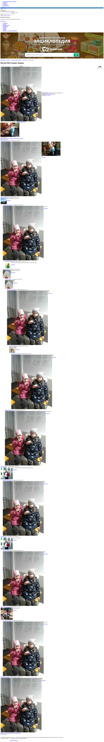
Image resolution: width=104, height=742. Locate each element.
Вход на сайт (3, 7)
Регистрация (3, 21)
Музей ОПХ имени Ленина (6, 138)
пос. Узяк (48, 95)
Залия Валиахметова (21, 121)
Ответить (44, 157)
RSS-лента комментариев (15, 733)
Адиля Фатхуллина (13, 345)
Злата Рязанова (4, 466)
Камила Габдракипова (9, 261)
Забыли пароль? (7, 14)
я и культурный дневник (16, 60)
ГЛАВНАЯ (2, 60)
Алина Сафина (6, 269)
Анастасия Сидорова (5, 606)
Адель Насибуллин (4, 197)
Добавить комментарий (5, 733)
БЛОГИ (8, 60)
